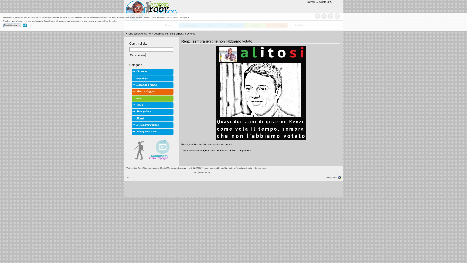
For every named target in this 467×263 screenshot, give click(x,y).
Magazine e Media (146, 84)
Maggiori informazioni (12, 25)
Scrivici (194, 172)
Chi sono (141, 71)
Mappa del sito (204, 172)
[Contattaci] (151, 149)
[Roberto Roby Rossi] (151, 10)
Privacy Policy (331, 178)
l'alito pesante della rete (140, 34)
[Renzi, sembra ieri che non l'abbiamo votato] (261, 92)
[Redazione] (339, 178)
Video (139, 105)
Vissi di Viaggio (145, 91)
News (139, 98)
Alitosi (140, 118)
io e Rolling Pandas (147, 124)
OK (24, 25)
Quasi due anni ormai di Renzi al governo (174, 34)
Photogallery (143, 111)
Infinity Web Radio (146, 131)
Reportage (142, 78)
